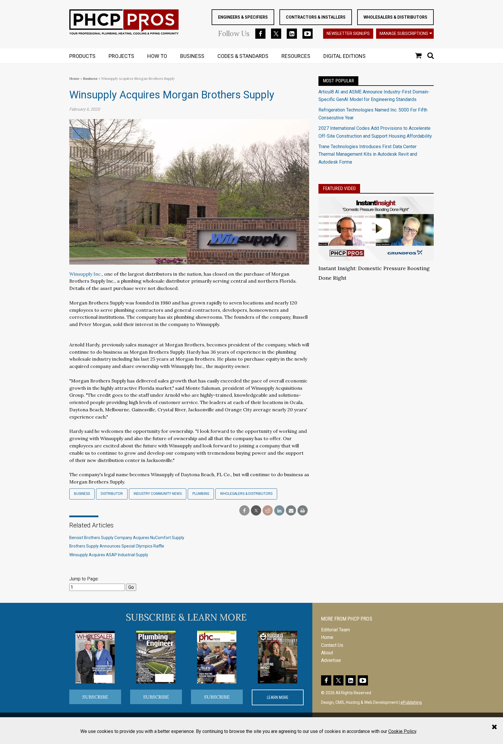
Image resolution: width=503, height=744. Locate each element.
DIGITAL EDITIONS (344, 56)
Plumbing (200, 494)
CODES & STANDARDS (242, 56)
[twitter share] (256, 510)
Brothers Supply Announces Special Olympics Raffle (116, 546)
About (327, 653)
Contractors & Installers (316, 17)
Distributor (112, 494)
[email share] (291, 510)
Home (74, 78)
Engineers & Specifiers (243, 17)
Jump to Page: (84, 579)
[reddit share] (268, 510)
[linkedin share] (279, 510)
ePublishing (411, 702)
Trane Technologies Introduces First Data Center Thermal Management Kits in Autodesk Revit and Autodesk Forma (367, 154)
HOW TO (157, 56)
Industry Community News (158, 494)
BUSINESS (192, 56)
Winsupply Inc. (85, 274)
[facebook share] (244, 510)
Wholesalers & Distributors (395, 17)
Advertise (331, 660)
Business (90, 78)
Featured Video (339, 188)
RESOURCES (295, 56)
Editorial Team (335, 630)
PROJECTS (121, 56)
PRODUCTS (82, 56)
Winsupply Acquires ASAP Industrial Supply (108, 554)
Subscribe (95, 697)
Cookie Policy (402, 731)
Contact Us (332, 645)
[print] (302, 510)
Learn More (277, 697)
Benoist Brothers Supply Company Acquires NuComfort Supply (126, 537)
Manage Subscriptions (404, 33)
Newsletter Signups (348, 33)
